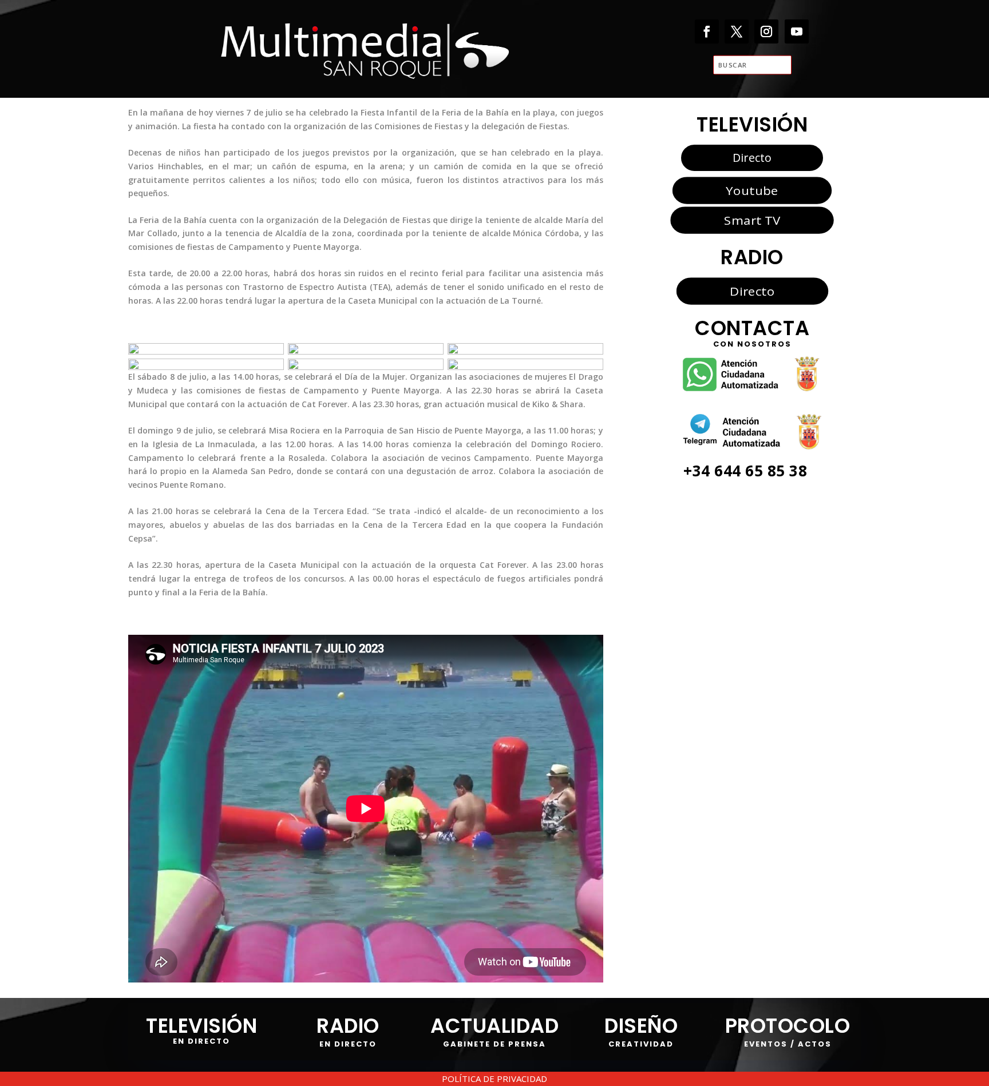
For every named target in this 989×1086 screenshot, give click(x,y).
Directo (752, 157)
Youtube (752, 190)
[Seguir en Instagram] (766, 31)
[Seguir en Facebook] (707, 31)
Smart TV (752, 220)
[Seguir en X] (737, 31)
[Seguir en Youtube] (797, 31)
